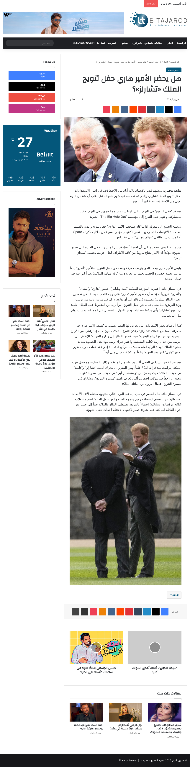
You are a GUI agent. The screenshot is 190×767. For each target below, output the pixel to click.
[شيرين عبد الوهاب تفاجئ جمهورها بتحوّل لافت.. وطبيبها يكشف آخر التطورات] (164, 712)
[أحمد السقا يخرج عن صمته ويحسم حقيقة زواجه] (86, 712)
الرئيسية (181, 43)
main (173, 595)
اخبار (170, 43)
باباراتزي (137, 43)
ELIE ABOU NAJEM (83, 43)
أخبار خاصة (154, 61)
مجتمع (125, 43)
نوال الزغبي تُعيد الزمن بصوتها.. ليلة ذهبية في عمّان (126, 727)
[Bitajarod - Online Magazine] (158, 20)
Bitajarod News (127, 760)
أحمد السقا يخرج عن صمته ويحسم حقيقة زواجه (88, 727)
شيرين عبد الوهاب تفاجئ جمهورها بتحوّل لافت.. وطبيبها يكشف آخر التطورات (165, 729)
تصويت (112, 43)
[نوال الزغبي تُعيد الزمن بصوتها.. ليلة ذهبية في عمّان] (125, 712)
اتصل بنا (101, 43)
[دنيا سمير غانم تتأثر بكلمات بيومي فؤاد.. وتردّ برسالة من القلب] (44, 346)
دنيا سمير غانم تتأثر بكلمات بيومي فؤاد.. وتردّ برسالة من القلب (44, 361)
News (165, 61)
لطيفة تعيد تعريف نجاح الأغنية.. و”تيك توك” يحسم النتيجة (19, 359)
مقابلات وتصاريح (153, 43)
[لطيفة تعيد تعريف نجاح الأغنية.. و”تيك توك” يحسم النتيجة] (19, 346)
